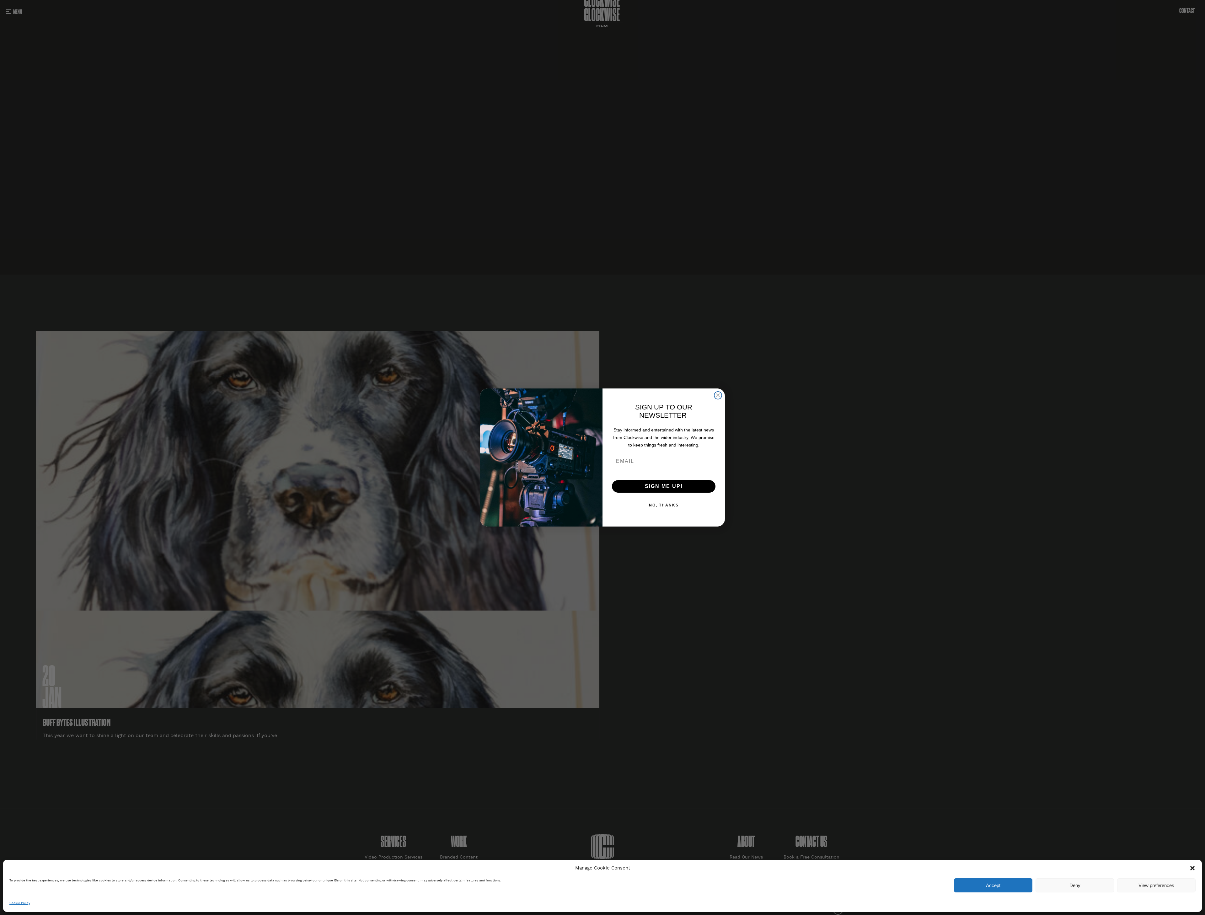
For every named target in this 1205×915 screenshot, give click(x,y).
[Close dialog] (718, 395)
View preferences (1156, 885)
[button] (1192, 868)
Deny (1074, 885)
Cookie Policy (19, 903)
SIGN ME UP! (664, 486)
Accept (993, 885)
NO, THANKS (664, 505)
